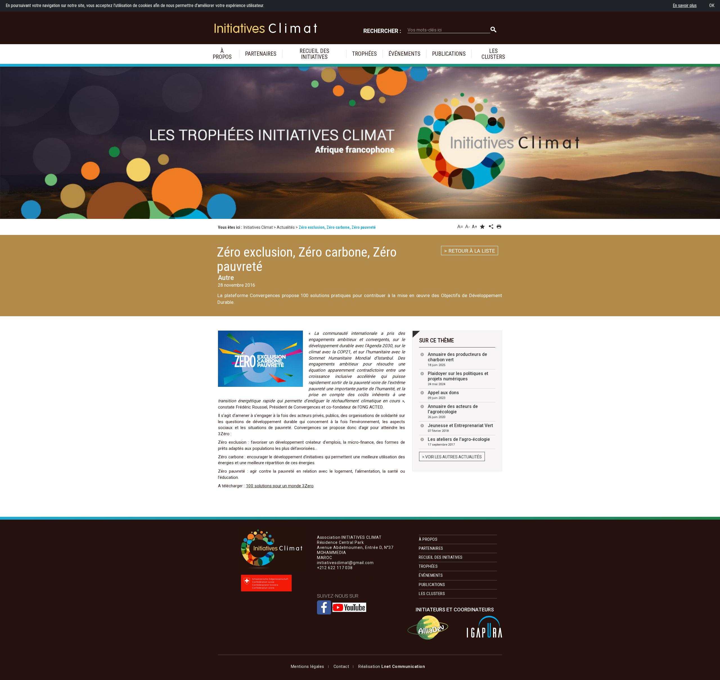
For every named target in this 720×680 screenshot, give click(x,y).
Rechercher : (382, 31)
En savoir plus (685, 5)
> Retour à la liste (469, 251)
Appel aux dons (443, 395)
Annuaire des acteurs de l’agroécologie (453, 411)
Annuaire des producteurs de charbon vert (457, 359)
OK (711, 5)
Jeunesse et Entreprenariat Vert (460, 428)
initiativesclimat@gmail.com (345, 578)
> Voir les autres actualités (452, 457)
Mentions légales (307, 666)
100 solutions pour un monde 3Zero (280, 485)
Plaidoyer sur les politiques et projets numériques (458, 378)
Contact (341, 666)
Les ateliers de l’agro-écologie (459, 441)
